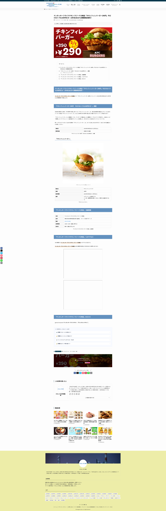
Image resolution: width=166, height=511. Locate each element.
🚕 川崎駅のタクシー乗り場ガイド (83, 343)
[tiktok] (79, 394)
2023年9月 (64, 493)
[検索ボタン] (119, 4)
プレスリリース (57, 20)
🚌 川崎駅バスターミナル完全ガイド (83, 332)
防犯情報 (63, 500)
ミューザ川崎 (92, 498)
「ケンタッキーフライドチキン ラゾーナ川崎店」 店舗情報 (73, 74)
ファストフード (58, 351)
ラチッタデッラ (106, 498)
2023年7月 (53, 493)
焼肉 (59, 500)
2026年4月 (93, 496)
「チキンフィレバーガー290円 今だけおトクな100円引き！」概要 (75, 71)
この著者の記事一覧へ (89, 397)
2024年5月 (110, 493)
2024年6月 (115, 493)
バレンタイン (72, 498)
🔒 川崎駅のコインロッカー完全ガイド (83, 336)
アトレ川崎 (112, 496)
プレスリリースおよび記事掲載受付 (88, 507)
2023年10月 (70, 493)
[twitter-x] (116, 0)
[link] (70, 394)
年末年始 (51, 500)
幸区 (67, 20)
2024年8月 (53, 496)
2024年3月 (99, 493)
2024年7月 (48, 496)
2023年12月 (82, 493)
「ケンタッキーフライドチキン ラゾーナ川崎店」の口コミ (73, 78)
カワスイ (51, 498)
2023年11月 (76, 493)
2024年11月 (70, 496)
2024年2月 (93, 493)
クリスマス (57, 498)
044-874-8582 (68, 221)
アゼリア (107, 496)
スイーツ (66, 498)
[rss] (121, 0)
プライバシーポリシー (62, 507)
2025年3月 (88, 496)
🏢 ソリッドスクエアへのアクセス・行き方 (83, 339)
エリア (47, 498)
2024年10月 (64, 496)
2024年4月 (104, 493)
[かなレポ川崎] (53, 4)
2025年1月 (82, 496)
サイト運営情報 (77, 507)
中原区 (112, 498)
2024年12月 (76, 496)
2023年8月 (59, 493)
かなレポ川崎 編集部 (60, 394)
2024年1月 (88, 493)
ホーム (55, 507)
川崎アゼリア (117, 498)
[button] (75, 373)
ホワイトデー (86, 498)
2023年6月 (48, 493)
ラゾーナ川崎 (63, 20)
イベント (118, 496)
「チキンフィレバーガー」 (68, 72)
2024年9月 (59, 496)
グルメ (61, 498)
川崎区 (47, 500)
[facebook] (114, 0)
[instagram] (118, 0)
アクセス (102, 496)
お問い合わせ (70, 507)
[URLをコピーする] (91, 373)
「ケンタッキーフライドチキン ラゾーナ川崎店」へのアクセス (74, 76)
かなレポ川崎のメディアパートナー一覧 (104, 507)
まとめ (98, 496)
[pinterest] (119, 0)
